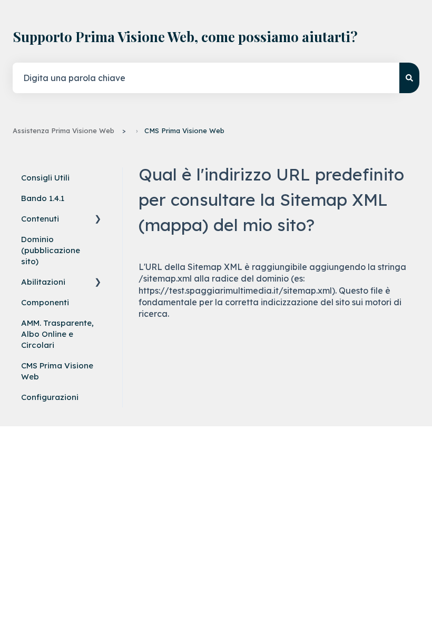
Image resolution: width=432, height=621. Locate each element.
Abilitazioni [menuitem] (43, 282)
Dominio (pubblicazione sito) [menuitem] (50, 250)
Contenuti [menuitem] (40, 219)
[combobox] (206, 78)
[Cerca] (409, 78)
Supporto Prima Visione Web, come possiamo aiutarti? (185, 36)
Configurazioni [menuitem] (49, 397)
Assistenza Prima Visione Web (63, 130)
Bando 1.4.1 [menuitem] (42, 198)
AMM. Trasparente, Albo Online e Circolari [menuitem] (57, 334)
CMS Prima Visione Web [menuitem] (57, 371)
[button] (98, 220)
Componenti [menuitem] (45, 302)
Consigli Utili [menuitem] (45, 178)
